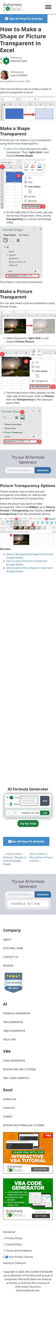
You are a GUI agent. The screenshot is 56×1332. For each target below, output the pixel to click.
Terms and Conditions (19, 1250)
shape (32, 140)
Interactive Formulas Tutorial (24, 1125)
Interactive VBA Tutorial (19, 1069)
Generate (43, 470)
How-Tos (9, 1108)
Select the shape (16, 148)
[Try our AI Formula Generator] (28, 805)
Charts (7, 1116)
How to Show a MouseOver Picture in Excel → (41, 857)
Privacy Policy (14, 1238)
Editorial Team (19, 61)
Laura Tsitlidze (19, 75)
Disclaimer (9, 1232)
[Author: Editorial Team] (4, 60)
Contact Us (10, 957)
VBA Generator (13, 1022)
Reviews (8, 965)
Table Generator (14, 1030)
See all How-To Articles (25, 19)
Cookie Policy (14, 1244)
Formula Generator (16, 1013)
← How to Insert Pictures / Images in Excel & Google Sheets (14, 859)
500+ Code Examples (16, 1078)
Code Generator (14, 1060)
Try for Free (28, 823)
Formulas (9, 1099)
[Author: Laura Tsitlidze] (4, 75)
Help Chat (9, 1039)
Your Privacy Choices (20, 1256)
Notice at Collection (14, 1263)
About (7, 939)
